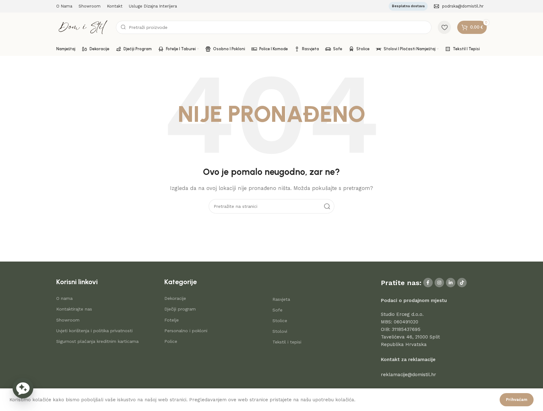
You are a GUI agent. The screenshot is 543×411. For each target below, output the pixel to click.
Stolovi (279, 331)
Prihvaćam (516, 399)
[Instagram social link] (439, 282)
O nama (64, 298)
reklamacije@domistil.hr (408, 374)
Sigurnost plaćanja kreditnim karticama (97, 341)
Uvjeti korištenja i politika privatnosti (94, 330)
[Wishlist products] (444, 27)
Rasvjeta (281, 299)
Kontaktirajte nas (74, 308)
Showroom (68, 319)
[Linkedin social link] (450, 282)
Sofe (277, 309)
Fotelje (171, 319)
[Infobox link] (459, 6)
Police (170, 341)
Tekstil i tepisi (286, 341)
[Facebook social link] (428, 282)
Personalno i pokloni (185, 330)
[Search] (327, 206)
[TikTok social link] (462, 282)
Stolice (279, 320)
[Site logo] (83, 27)
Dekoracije (175, 298)
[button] (23, 388)
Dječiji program (180, 308)
